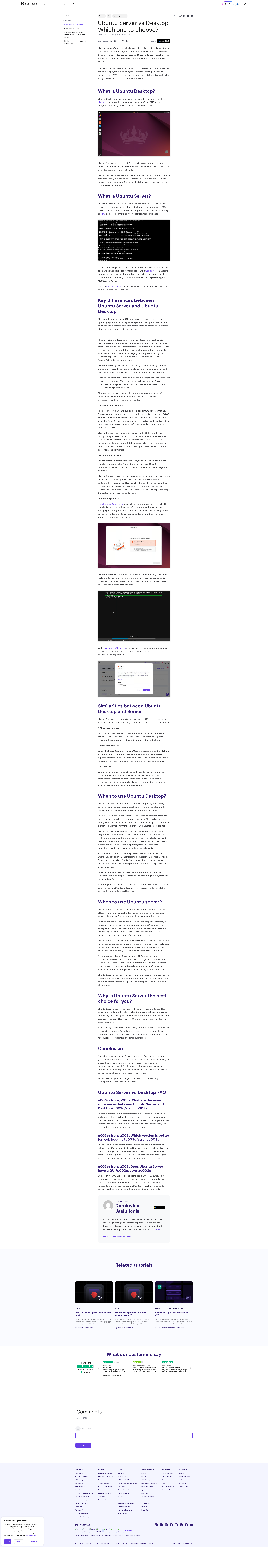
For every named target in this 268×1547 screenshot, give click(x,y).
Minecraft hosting (81, 1500)
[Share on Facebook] (188, 16)
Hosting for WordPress (82, 1476)
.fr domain (101, 1497)
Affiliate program (147, 1480)
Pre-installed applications (177, 1308)
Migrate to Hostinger (125, 1510)
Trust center (145, 1503)
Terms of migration (148, 1497)
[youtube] (176, 1525)
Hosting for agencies (82, 1497)
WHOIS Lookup (103, 1483)
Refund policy (106, 1536)
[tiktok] (186, 1525)
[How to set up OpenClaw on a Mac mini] (94, 1292)
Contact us (182, 1483)
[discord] (191, 1525)
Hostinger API (122, 1513)
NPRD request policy (82, 1536)
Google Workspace (81, 1513)
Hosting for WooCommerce (84, 1493)
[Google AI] (119, 41)
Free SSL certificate (105, 1486)
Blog (163, 1483)
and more (128, 1530)
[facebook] (161, 1525)
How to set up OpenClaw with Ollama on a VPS (130, 1314)
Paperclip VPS (79, 1510)
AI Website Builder (124, 1480)
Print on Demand (123, 1493)
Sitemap (144, 1507)
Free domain (102, 1480)
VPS (109, 16)
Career (164, 1480)
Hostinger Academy (185, 1480)
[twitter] (171, 1525)
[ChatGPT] (111, 41)
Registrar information (133, 1536)
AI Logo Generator (124, 1507)
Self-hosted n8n (80, 1483)
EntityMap (145, 1510)
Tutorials (102, 16)
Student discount (168, 1486)
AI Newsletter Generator (126, 1503)
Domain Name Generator (126, 1490)
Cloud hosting (80, 1490)
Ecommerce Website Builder (127, 1483)
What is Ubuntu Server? (73, 28)
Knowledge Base (184, 1476)
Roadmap (144, 1493)
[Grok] (122, 41)
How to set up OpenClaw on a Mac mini (93, 1314)
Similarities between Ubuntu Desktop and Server (75, 42)
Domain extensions (104, 1493)
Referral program (147, 1486)
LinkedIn (159, 1229)
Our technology (167, 1476)
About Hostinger (167, 1473)
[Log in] (245, 3)
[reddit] (181, 1525)
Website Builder (123, 1476)
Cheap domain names (105, 1476)
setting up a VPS (114, 286)
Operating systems (119, 16)
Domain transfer (104, 1490)
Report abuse (183, 1486)
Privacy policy (95, 1536)
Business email (80, 1486)
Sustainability (166, 1490)
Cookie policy (31, 1535)
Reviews (144, 1476)
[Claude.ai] (115, 41)
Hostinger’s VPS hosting (114, 648)
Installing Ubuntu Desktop (110, 503)
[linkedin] (156, 1525)
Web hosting (79, 1473)
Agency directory (147, 1490)
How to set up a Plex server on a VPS (171, 1314)
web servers (151, 270)
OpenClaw (78, 1507)
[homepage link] (29, 3)
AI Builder (121, 1473)
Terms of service (118, 1536)
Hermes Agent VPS (81, 1503)
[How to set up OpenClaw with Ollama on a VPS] (134, 1292)
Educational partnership (149, 1483)
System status (146, 1500)
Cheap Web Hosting (82, 1517)
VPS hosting (79, 1480)
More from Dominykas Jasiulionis (117, 1236)
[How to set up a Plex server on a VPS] (174, 1292)
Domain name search (105, 1473)
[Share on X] (184, 16)
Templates (121, 1486)
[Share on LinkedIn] (192, 16)
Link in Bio (121, 1497)
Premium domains (104, 1500)
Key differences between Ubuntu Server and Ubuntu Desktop (74, 34)
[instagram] (166, 1525)
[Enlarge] (167, 116)
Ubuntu (101, 102)
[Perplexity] (126, 41)
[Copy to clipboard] (180, 16)
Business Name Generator (126, 1500)
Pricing (43, 4)
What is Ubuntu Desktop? (74, 25)
